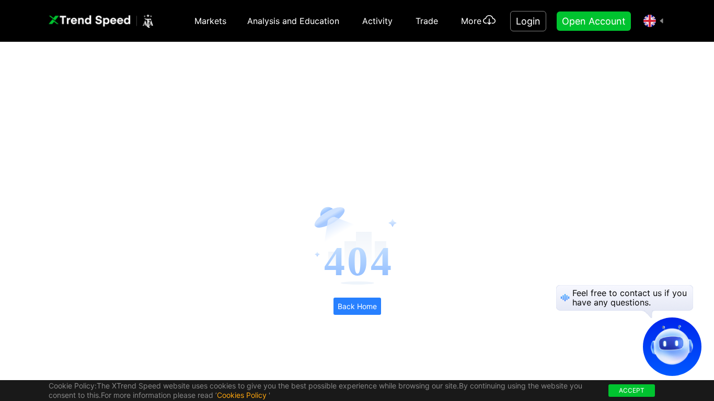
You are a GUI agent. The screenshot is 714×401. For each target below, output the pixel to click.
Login (528, 21)
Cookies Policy (242, 395)
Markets (210, 21)
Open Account (594, 21)
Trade (427, 21)
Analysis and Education (293, 21)
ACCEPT (631, 390)
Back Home (357, 306)
